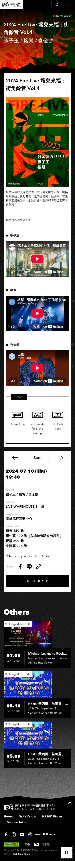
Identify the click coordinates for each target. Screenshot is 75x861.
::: (1, 806)
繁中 (27, 844)
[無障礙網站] (11, 844)
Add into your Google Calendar (30, 556)
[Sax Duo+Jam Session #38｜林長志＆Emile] (60, 457)
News (8, 816)
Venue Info (16, 822)
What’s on (66, 15)
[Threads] (30, 834)
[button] (66, 852)
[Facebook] (6, 834)
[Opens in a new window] (20, 566)
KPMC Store (52, 816)
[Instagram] (14, 834)
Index (56, 15)
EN (36, 844)
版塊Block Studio (21, 854)
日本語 (46, 844)
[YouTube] (22, 834)
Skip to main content (37, 12)
